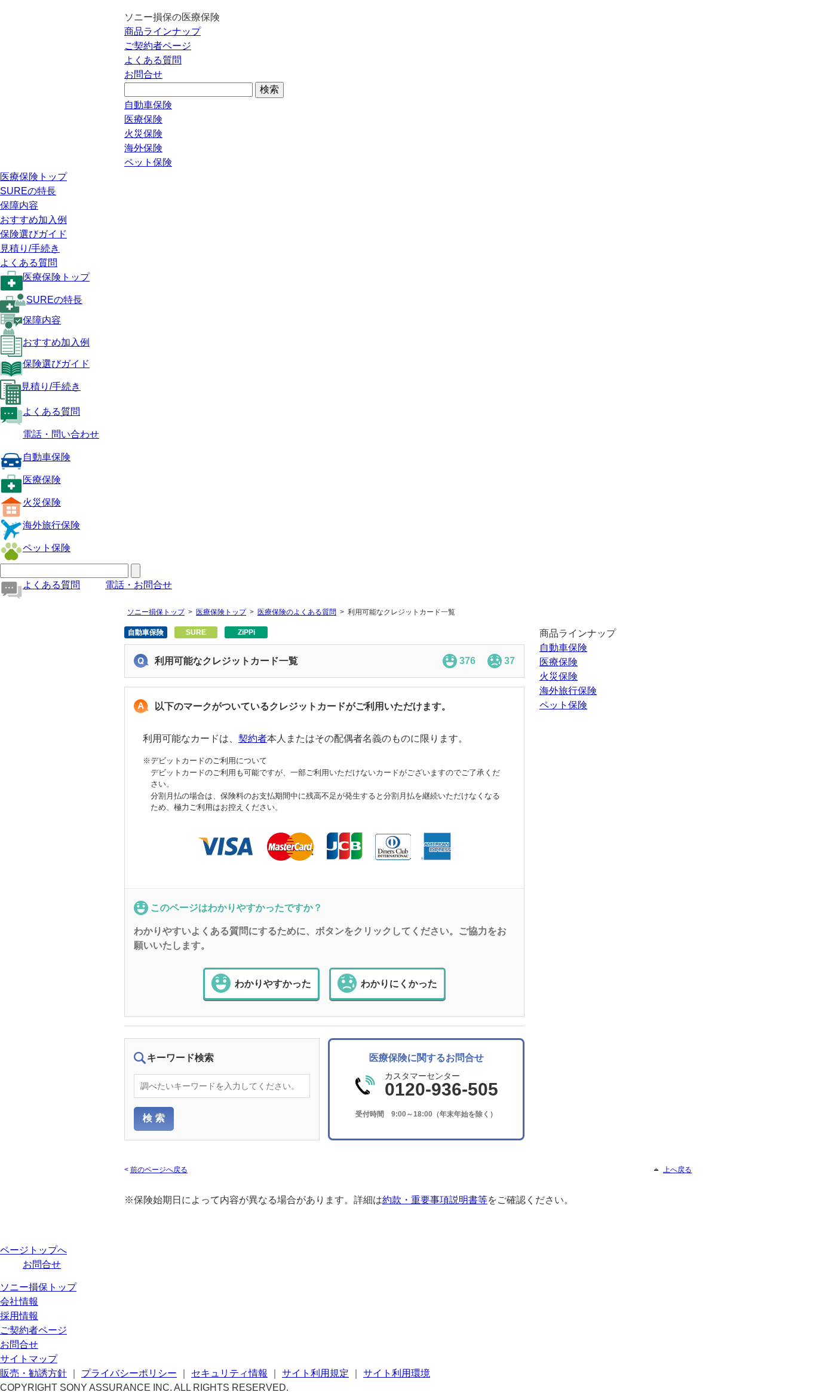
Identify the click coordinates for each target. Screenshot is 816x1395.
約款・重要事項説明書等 (434, 1200)
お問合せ (143, 74)
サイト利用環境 (396, 1373)
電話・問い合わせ (61, 434)
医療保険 (143, 119)
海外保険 (143, 148)
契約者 (252, 738)
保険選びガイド (33, 234)
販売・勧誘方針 (33, 1373)
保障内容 (19, 205)
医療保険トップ (33, 177)
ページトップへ (33, 1250)
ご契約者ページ (157, 46)
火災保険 (143, 134)
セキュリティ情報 (229, 1373)
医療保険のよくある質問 (296, 612)
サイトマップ (28, 1359)
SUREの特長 (28, 191)
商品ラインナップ (162, 31)
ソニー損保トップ (156, 612)
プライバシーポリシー (129, 1373)
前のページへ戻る (159, 1169)
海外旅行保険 (51, 525)
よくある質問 (153, 60)
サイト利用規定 (315, 1373)
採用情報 (19, 1316)
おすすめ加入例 (33, 220)
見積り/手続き (30, 248)
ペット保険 (148, 162)
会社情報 (19, 1301)
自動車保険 (148, 105)
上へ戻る (677, 1169)
